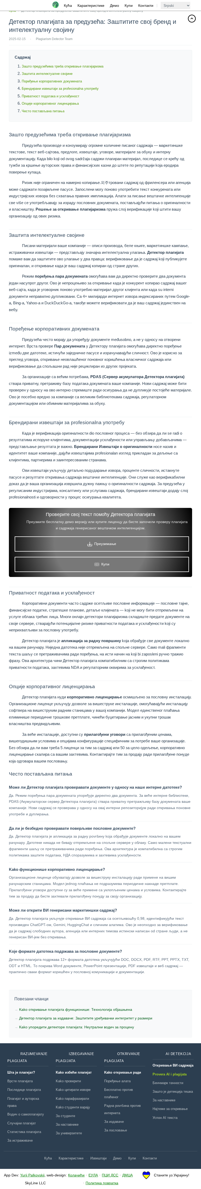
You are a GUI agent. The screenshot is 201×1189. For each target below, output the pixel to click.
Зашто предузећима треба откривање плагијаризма (62, 66)
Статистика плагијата (24, 1132)
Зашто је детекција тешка (173, 1091)
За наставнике (67, 1124)
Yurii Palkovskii (32, 1175)
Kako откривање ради (122, 1072)
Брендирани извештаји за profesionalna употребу (60, 89)
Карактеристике (90, 5)
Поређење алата (117, 1081)
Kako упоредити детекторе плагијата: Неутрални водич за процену (76, 1027)
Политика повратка (102, 1183)
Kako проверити (68, 1081)
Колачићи (76, 1175)
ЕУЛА (93, 1175)
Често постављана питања (43, 111)
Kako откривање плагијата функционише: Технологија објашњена (75, 1009)
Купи (129, 5)
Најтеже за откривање (170, 1109)
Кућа (68, 5)
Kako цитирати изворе (73, 1090)
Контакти (145, 5)
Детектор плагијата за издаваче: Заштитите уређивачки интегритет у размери (85, 1018)
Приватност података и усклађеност (50, 96)
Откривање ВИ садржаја (173, 1065)
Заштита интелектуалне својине (47, 74)
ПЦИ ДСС (110, 1175)
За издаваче (114, 1122)
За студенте (65, 1116)
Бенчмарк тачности (168, 1083)
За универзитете (69, 1133)
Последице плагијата (24, 1090)
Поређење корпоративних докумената (52, 81)
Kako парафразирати (72, 1099)
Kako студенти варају (73, 1107)
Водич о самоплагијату (25, 1114)
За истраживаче (20, 1140)
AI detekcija (178, 1054)
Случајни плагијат (21, 1123)
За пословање (115, 1130)
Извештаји (98, 1158)
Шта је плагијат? (21, 1072)
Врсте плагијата (20, 1081)
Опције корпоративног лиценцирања (50, 103)
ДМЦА (127, 1175)
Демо (114, 5)
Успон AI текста (165, 1118)
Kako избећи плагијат (74, 1072)
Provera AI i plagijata (170, 1074)
